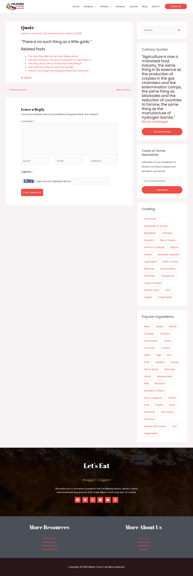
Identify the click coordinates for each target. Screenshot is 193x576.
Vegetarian (165, 297)
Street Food (151, 290)
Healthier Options (168, 254)
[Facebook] (78, 500)
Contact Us (143, 542)
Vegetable (150, 433)
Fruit (146, 362)
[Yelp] (115, 500)
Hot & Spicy (151, 369)
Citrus (167, 341)
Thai (167, 290)
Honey (175, 362)
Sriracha (149, 419)
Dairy (147, 355)
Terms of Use (49, 542)
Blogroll (144, 549)
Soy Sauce (167, 412)
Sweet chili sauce (155, 426)
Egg (158, 355)
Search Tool (49, 538)
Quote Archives (162, 131)
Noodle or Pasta (154, 390)
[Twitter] (85, 500)
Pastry (172, 398)
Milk (146, 383)
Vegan (148, 297)
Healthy (160, 362)
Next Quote (124, 89)
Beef (147, 326)
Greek (148, 254)
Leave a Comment (31, 33)
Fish (169, 355)
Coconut (149, 348)
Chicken (165, 333)
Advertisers (143, 545)
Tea (174, 426)
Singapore (167, 276)
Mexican (149, 268)
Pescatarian (167, 268)
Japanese (150, 261)
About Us (144, 538)
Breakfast (150, 233)
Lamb (147, 376)
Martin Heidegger (155, 121)
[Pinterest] (100, 500)
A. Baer (26, 78)
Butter (173, 326)
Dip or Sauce (167, 240)
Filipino (174, 247)
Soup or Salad (152, 283)
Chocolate (150, 341)
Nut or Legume (153, 398)
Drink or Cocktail (154, 247)
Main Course (170, 261)
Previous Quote (16, 89)
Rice (172, 405)
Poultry (159, 405)
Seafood (149, 412)
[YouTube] (108, 500)
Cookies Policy (49, 549)
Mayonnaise (164, 376)
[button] (94, 6)
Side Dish (149, 276)
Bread (159, 326)
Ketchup (169, 369)
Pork (146, 405)
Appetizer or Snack (155, 226)
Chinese (167, 233)
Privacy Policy (49, 545)
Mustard (160, 383)
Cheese (149, 333)
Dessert (149, 240)
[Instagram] (93, 500)
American (150, 219)
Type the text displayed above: (53, 181)
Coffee (165, 348)
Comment (28, 121)
